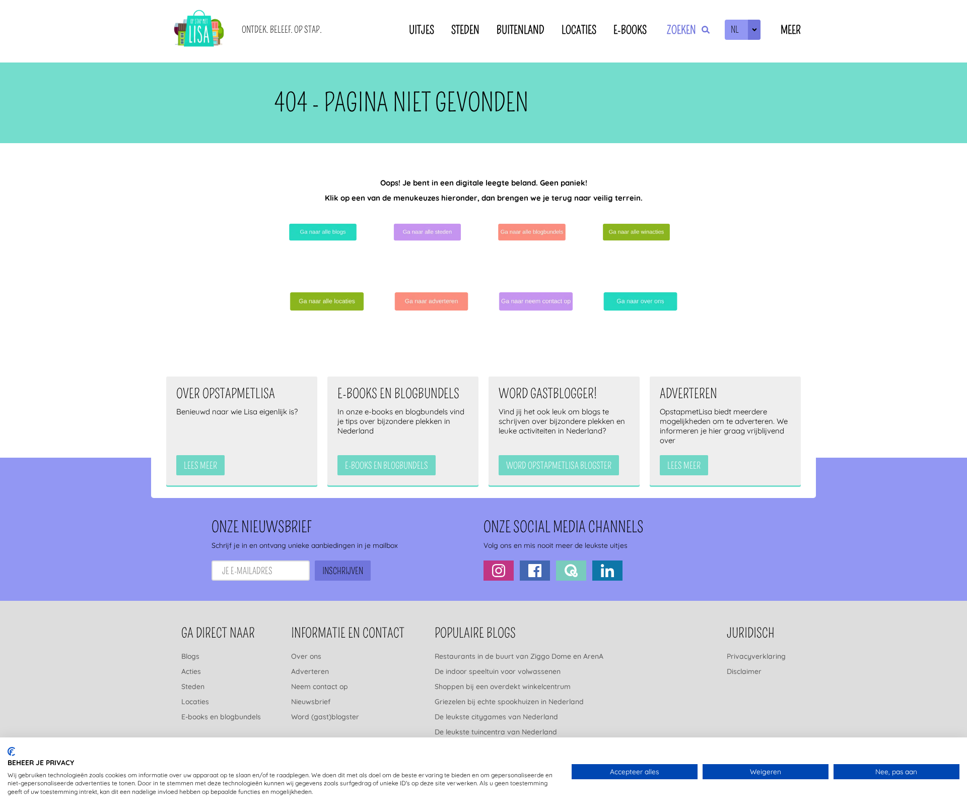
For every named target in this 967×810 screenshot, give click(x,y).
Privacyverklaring (756, 656)
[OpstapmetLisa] (199, 30)
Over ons (306, 656)
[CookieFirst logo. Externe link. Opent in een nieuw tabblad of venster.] (11, 751)
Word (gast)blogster (325, 716)
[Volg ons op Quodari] (571, 570)
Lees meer (200, 465)
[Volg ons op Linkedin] (607, 570)
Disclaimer (744, 671)
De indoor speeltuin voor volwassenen (498, 671)
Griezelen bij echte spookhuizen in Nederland (509, 701)
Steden (465, 30)
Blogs (190, 656)
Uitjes (421, 30)
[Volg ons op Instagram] (499, 570)
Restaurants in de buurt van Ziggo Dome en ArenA (519, 656)
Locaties (579, 30)
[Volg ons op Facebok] (535, 570)
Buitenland (520, 30)
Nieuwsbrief (310, 701)
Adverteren (310, 671)
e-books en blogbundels (386, 465)
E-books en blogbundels (221, 716)
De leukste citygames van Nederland (496, 716)
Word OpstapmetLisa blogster (558, 465)
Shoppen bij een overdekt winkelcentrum (503, 686)
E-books (630, 30)
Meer (791, 30)
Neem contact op (319, 686)
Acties (191, 671)
